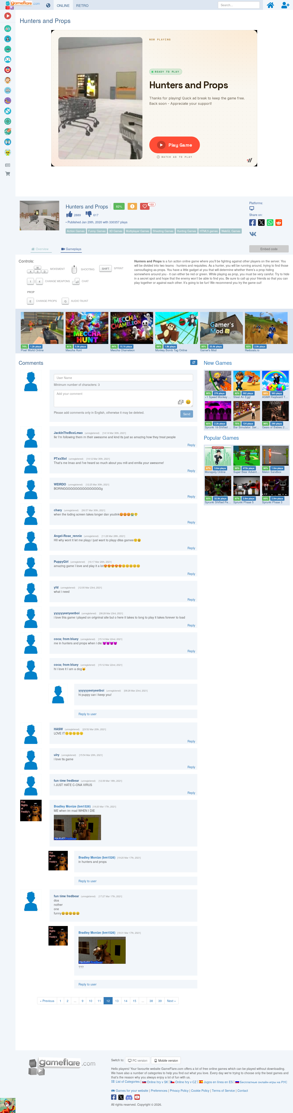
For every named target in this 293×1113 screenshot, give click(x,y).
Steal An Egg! (242, 397)
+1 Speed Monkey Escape (221, 397)
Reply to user (88, 714)
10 (90, 1001)
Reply (191, 445)
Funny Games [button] (97, 231)
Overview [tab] (41, 249)
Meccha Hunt (74, 350)
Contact (242, 1090)
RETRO (84, 5)
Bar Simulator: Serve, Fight (250, 427)
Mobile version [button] (167, 1060)
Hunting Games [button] (186, 231)
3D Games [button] (115, 231)
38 (151, 1001)
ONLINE (65, 5)
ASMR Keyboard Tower (276, 397)
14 (125, 1001)
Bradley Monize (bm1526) (72, 806)
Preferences (159, 1090)
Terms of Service (223, 1090)
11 (99, 1001)
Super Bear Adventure (247, 472)
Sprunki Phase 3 (272, 502)
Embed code (269, 249)
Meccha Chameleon (122, 350)
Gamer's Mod (208, 350)
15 (134, 1001)
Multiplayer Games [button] (137, 231)
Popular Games (221, 437)
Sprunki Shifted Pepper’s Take (223, 502)
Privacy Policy (179, 1090)
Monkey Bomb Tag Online (171, 350)
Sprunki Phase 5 (243, 502)
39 (160, 1001)
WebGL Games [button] (230, 231)
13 (117, 1001)
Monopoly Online (215, 472)
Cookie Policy (200, 1090)
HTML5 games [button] (209, 231)
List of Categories (127, 1081)
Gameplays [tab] (73, 249)
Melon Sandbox (271, 472)
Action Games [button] (76, 231)
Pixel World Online (32, 350)
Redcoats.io (252, 350)
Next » (171, 1001)
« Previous (47, 1001)
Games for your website (132, 1090)
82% (119, 206)
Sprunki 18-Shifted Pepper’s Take (225, 427)
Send (186, 414)
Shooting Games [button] (163, 231)
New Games (218, 362)
